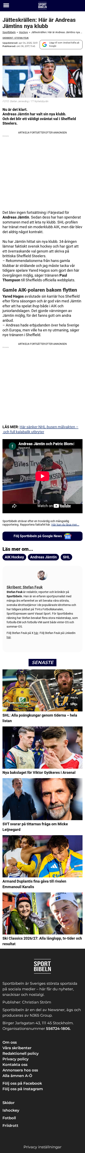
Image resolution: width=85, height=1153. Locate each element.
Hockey (23, 32)
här (36, 633)
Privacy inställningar (42, 1147)
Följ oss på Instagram (22, 1089)
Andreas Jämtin (43, 557)
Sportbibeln (9, 32)
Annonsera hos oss (20, 1070)
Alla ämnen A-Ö (17, 1075)
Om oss (9, 1042)
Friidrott (10, 1125)
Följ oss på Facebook (22, 1083)
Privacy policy (15, 1059)
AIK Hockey (14, 557)
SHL (66, 557)
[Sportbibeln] (42, 5)
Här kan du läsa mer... (65, 524)
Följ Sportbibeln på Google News (38, 536)
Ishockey (10, 1110)
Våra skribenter (17, 1048)
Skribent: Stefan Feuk (15, 38)
